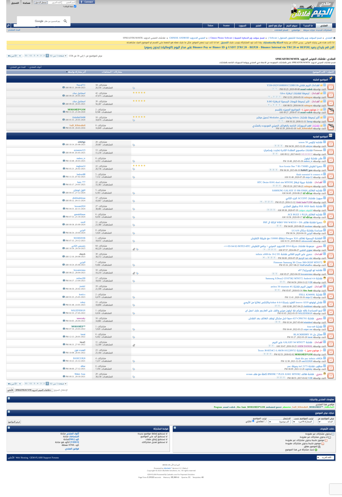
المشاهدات (107, 72)
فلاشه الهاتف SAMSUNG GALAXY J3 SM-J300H (297, 190)
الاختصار (287, 418)
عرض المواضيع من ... (324, 418)
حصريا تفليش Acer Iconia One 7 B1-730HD (300, 166)
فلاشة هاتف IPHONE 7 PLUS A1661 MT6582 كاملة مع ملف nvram (280, 374)
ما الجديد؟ (308, 26)
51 (26, 55)
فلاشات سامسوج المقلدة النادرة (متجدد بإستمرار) (288, 150)
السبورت (242, 26)
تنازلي (249, 421)
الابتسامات (74, 436)
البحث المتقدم (14, 30)
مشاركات (117, 72)
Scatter (226, 26)
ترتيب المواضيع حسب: (303, 418)
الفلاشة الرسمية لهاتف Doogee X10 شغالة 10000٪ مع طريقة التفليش (286, 238)
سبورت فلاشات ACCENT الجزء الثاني (304, 198)
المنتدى (324, 26)
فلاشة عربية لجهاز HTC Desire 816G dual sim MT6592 (284, 182)
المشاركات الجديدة (324, 30)
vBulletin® (168, 468)
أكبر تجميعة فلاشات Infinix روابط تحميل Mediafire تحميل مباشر (288, 117)
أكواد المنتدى (72, 434)
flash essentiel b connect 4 (309, 174)
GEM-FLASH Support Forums (44, 457)
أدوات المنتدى (35, 67)
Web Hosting (22, 457)
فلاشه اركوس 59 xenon (310, 142)
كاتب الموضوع (319, 72)
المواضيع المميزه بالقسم (287, 109)
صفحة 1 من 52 (57, 56)
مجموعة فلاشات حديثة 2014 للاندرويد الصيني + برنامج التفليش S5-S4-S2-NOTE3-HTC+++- (269, 246)
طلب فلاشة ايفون (313, 158)
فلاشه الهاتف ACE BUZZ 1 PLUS (305, 214)
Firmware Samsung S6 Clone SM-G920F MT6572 (298, 262)
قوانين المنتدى (72, 449)
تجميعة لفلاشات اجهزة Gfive (294, 93)
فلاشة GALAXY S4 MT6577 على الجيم (292, 342)
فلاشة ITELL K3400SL (310, 294)
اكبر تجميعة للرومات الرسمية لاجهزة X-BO (288, 101)
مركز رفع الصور (275, 26)
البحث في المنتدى (17, 67)
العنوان (330, 72)
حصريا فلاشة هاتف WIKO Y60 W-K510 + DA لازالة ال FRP (292, 222)
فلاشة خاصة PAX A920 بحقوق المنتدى (302, 206)
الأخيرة (13, 56)
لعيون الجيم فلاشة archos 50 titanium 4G (291, 286)
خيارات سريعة (309, 30)
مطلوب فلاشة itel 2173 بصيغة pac (304, 366)
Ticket (210, 26)
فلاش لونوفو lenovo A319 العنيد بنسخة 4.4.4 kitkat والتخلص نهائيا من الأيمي (282, 302)
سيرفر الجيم (291, 26)
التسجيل (15, 3)
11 (30, 55)
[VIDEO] (74, 442)
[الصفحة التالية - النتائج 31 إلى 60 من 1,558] (20, 56)
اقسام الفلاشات (281, 30)
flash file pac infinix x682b (309, 358)
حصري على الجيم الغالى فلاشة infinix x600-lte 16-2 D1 (284, 254)
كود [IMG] (74, 439)
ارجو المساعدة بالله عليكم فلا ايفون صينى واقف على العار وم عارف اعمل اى (283, 310)
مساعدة (26, 3)
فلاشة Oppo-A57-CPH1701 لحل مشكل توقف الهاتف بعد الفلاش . (280, 318)
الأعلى (10, 390)
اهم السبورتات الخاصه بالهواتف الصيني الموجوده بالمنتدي (281, 125)
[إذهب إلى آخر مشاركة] (64, 88)
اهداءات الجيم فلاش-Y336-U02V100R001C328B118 (293, 85)
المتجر (258, 26)
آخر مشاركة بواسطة (77, 72)
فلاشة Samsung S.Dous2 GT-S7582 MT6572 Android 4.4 (294, 278)
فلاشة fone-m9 (314, 326)
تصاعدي (260, 421)
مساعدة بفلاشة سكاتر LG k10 (307, 230)
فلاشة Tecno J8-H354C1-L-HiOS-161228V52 (280, 350)
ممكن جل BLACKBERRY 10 (308, 334)
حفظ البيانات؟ (68, 6)
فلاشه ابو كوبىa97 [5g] (310, 270)
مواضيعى (296, 30)
